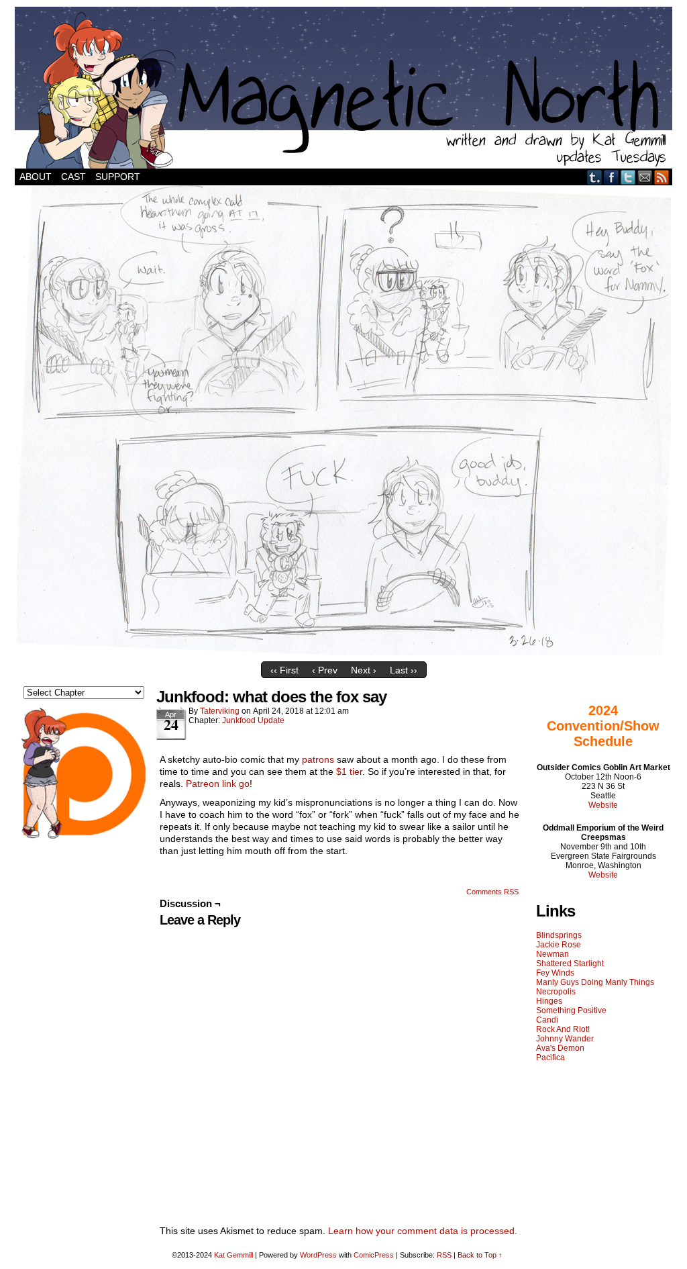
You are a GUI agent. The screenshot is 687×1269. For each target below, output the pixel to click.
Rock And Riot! (563, 1029)
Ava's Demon (560, 1048)
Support (117, 176)
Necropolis (556, 991)
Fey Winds (555, 973)
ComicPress (374, 1255)
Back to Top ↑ (480, 1255)
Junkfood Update (253, 720)
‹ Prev (324, 670)
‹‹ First (284, 670)
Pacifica (550, 1057)
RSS (661, 177)
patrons (318, 759)
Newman (552, 954)
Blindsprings (559, 935)
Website (603, 805)
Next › (363, 670)
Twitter (628, 177)
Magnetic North (343, 88)
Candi (547, 1020)
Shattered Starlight (570, 963)
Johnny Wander (565, 1038)
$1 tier (349, 771)
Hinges (549, 1001)
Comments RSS (492, 892)
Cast (73, 176)
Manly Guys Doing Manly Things (595, 982)
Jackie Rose (558, 944)
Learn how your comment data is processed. (422, 1230)
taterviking (220, 711)
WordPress (318, 1255)
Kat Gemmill (233, 1255)
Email (645, 177)
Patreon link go (218, 783)
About (35, 176)
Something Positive (571, 1010)
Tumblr (594, 177)
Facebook (611, 177)
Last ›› (403, 670)
